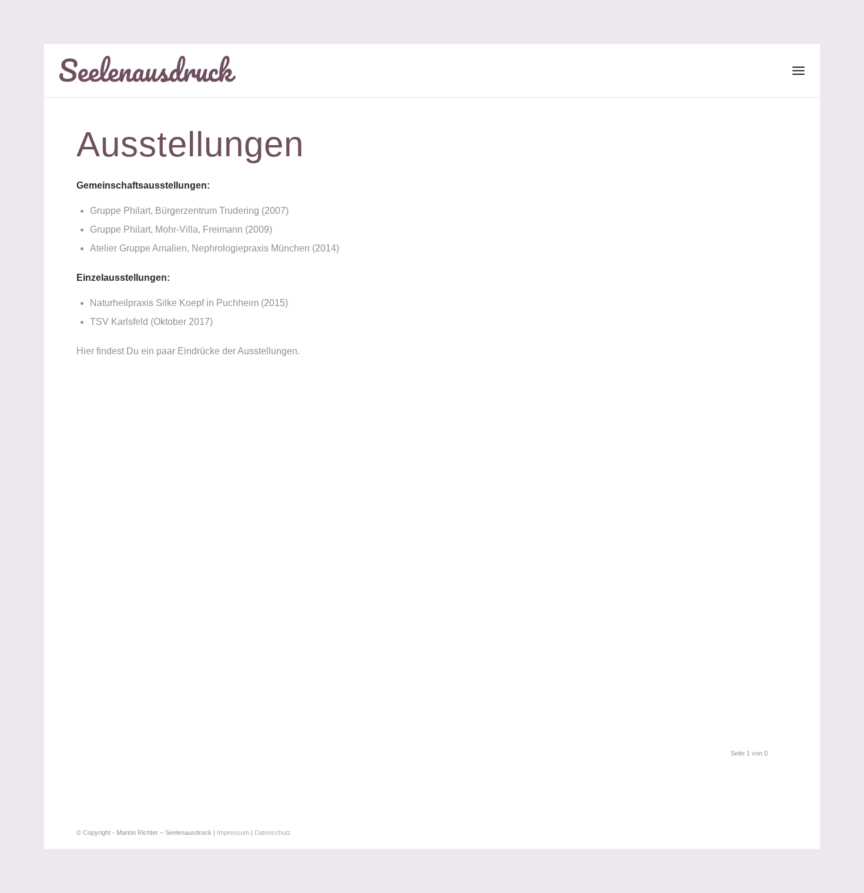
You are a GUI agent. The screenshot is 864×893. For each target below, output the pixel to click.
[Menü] (798, 70)
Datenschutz (272, 832)
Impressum (233, 832)
